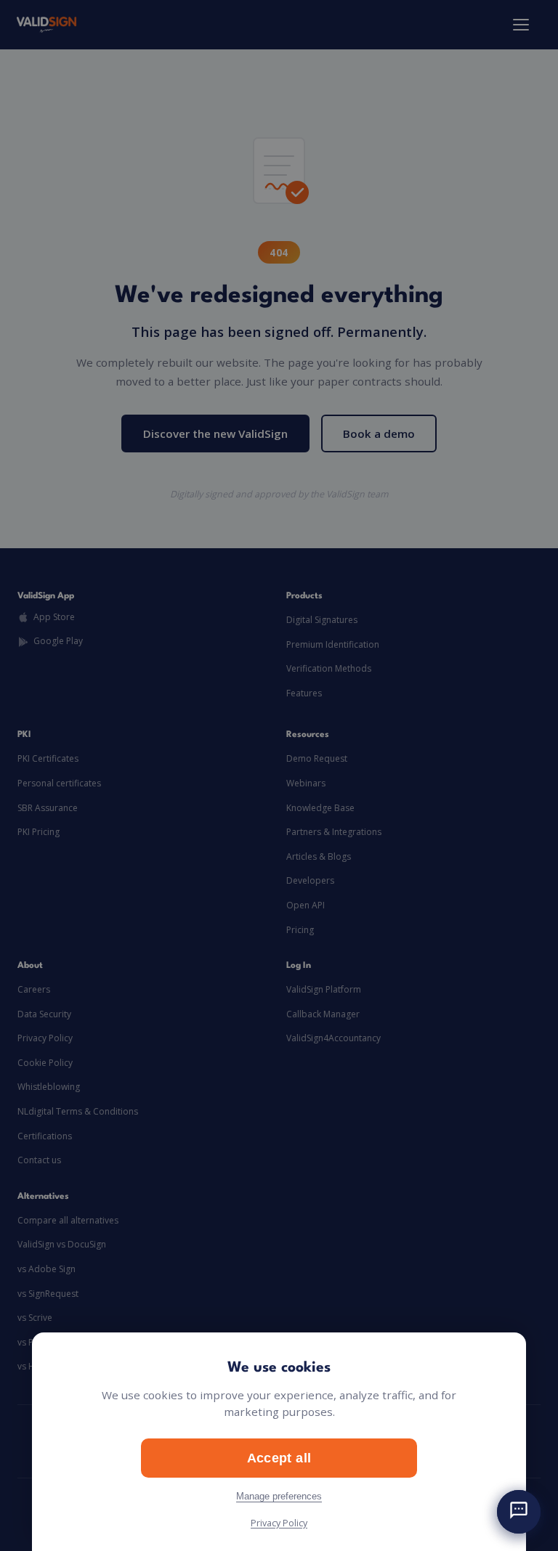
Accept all (279, 1457)
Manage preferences (279, 1496)
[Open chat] (519, 1512)
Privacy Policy (279, 1523)
